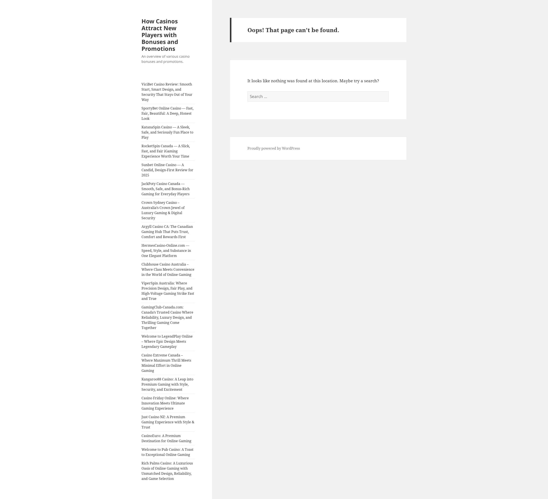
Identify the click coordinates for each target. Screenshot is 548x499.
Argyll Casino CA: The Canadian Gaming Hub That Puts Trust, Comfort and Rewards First (167, 231)
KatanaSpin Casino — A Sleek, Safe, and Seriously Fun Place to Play (167, 132)
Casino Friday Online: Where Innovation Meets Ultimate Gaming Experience (165, 403)
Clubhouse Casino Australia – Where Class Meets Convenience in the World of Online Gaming (167, 269)
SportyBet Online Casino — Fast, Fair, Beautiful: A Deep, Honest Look (167, 113)
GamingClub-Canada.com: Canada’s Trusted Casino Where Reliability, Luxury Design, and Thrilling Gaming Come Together (167, 317)
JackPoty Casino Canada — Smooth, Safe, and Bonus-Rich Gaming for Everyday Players (165, 188)
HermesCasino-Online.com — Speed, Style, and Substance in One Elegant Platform (166, 250)
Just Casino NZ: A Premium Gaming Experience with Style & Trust (167, 422)
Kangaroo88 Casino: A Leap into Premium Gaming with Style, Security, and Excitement (167, 384)
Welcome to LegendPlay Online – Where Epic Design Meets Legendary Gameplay (167, 341)
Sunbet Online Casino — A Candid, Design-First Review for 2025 (167, 169)
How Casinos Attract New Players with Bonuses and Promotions (159, 35)
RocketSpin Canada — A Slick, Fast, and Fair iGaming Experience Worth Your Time (165, 151)
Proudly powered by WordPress (273, 148)
